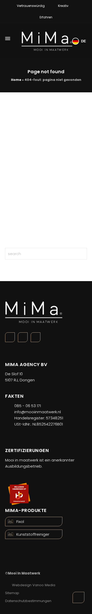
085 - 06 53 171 (27, 405)
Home (16, 80)
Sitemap (12, 593)
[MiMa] (46, 39)
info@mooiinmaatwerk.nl (37, 412)
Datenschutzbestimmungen (28, 600)
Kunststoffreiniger (32, 534)
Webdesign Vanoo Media (33, 585)
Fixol (20, 521)
